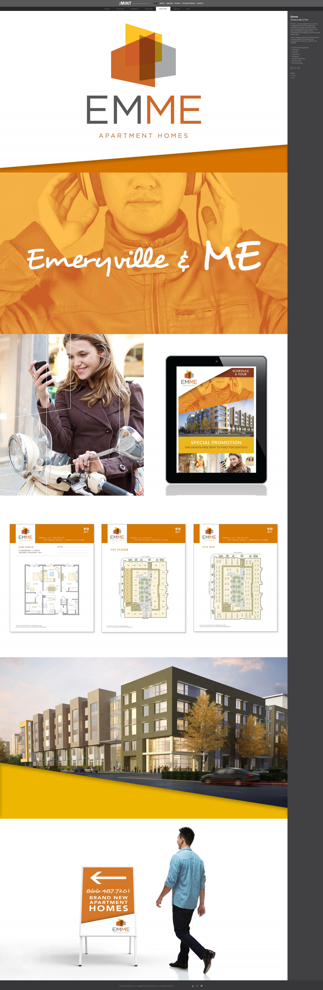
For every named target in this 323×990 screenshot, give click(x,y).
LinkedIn (293, 78)
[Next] (299, 68)
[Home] (125, 3)
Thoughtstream (188, 3)
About (162, 3)
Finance (107, 9)
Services (169, 3)
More (188, 9)
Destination (134, 9)
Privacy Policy (154, 986)
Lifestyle (177, 9)
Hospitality (120, 9)
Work (156, 3)
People (177, 3)
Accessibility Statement (166, 986)
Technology (149, 9)
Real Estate (163, 9)
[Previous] (292, 68)
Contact (200, 3)
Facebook (293, 75)
